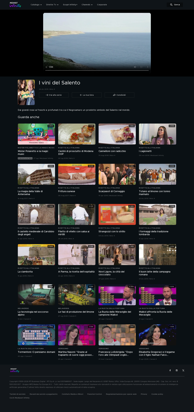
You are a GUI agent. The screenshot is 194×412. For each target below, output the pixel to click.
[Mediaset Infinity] (15, 4)
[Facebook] (170, 370)
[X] (183, 370)
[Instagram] (177, 370)
